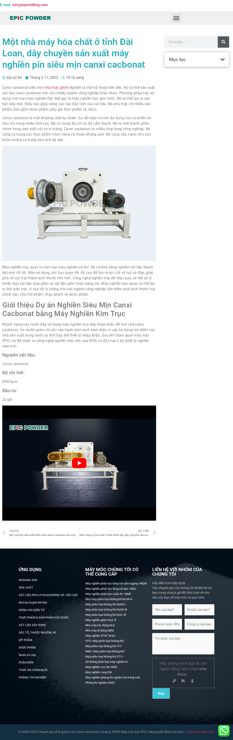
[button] (176, 18)
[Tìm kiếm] (223, 42)
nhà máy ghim (56, 87)
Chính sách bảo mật (200, 732)
